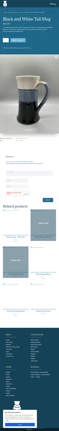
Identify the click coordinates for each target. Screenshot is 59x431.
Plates (8, 377)
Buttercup (34, 347)
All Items (9, 349)
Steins (8, 386)
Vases (8, 381)
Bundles (8, 344)
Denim (33, 349)
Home (5, 12)
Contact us (10, 356)
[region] (20, 419)
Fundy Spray (35, 351)
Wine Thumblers (11, 388)
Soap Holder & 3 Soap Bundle (40, 374)
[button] (56, 56)
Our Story (9, 342)
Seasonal (9, 384)
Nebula (33, 358)
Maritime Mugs (36, 342)
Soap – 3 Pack (35, 377)
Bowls (8, 372)
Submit (48, 200)
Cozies (8, 391)
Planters (9, 379)
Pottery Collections (13, 12)
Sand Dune (34, 361)
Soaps (8, 393)
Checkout (9, 354)
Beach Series (35, 340)
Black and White (24, 12)
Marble (33, 354)
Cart (7, 351)
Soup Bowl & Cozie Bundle (39, 372)
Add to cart (18, 40)
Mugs (7, 374)
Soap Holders (10, 395)
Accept (20, 424)
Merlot (33, 356)
